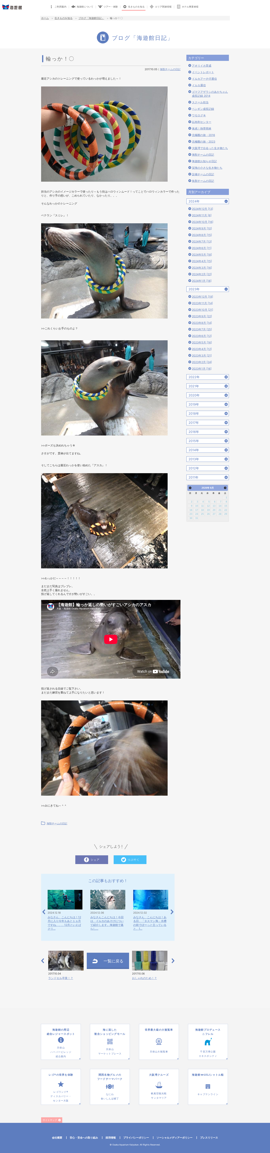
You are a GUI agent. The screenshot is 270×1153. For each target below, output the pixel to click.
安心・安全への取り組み (84, 1137)
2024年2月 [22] (202, 274)
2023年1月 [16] (201, 368)
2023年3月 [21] (202, 355)
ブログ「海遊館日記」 (91, 18)
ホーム (45, 18)
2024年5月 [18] (202, 254)
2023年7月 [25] (202, 329)
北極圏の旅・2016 (203, 135)
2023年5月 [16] (202, 342)
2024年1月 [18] (201, 280)
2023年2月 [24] (202, 362)
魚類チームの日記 (203, 180)
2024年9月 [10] (202, 228)
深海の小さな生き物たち (207, 167)
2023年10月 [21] (202, 309)
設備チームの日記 (203, 174)
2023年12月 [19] (202, 296)
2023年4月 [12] (202, 349)
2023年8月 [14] (202, 322)
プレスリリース (209, 1137)
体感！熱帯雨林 (201, 128)
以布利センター (201, 122)
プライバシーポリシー (136, 1137)
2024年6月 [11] (201, 248)
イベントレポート (203, 72)
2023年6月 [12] (202, 336)
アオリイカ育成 (201, 65)
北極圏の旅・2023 (203, 141)
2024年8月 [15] (202, 235)
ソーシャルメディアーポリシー (175, 1137)
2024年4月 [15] (202, 261)
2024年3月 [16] (202, 267)
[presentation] (43, 911)
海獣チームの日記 (170, 69)
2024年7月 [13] (202, 241)
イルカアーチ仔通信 (204, 78)
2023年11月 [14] (202, 303)
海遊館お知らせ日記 (204, 161)
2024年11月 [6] (201, 215)
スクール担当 (200, 102)
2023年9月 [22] (202, 316)
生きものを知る (64, 18)
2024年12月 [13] (202, 208)
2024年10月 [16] (202, 222)
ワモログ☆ (199, 115)
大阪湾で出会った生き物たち (210, 148)
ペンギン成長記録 (203, 108)
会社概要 (57, 1137)
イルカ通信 (199, 85)
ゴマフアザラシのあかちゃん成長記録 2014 (210, 93)
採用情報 (111, 1137)
